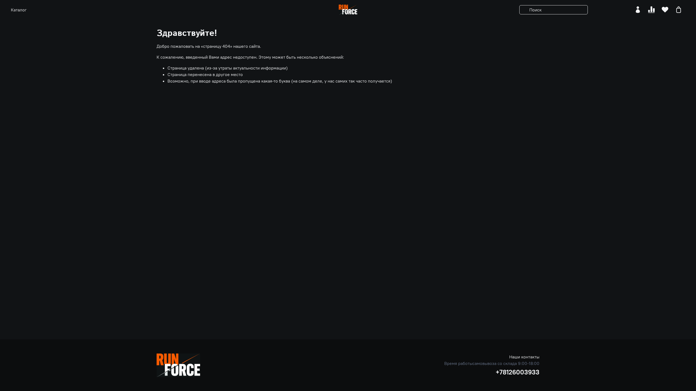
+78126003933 (517, 372)
